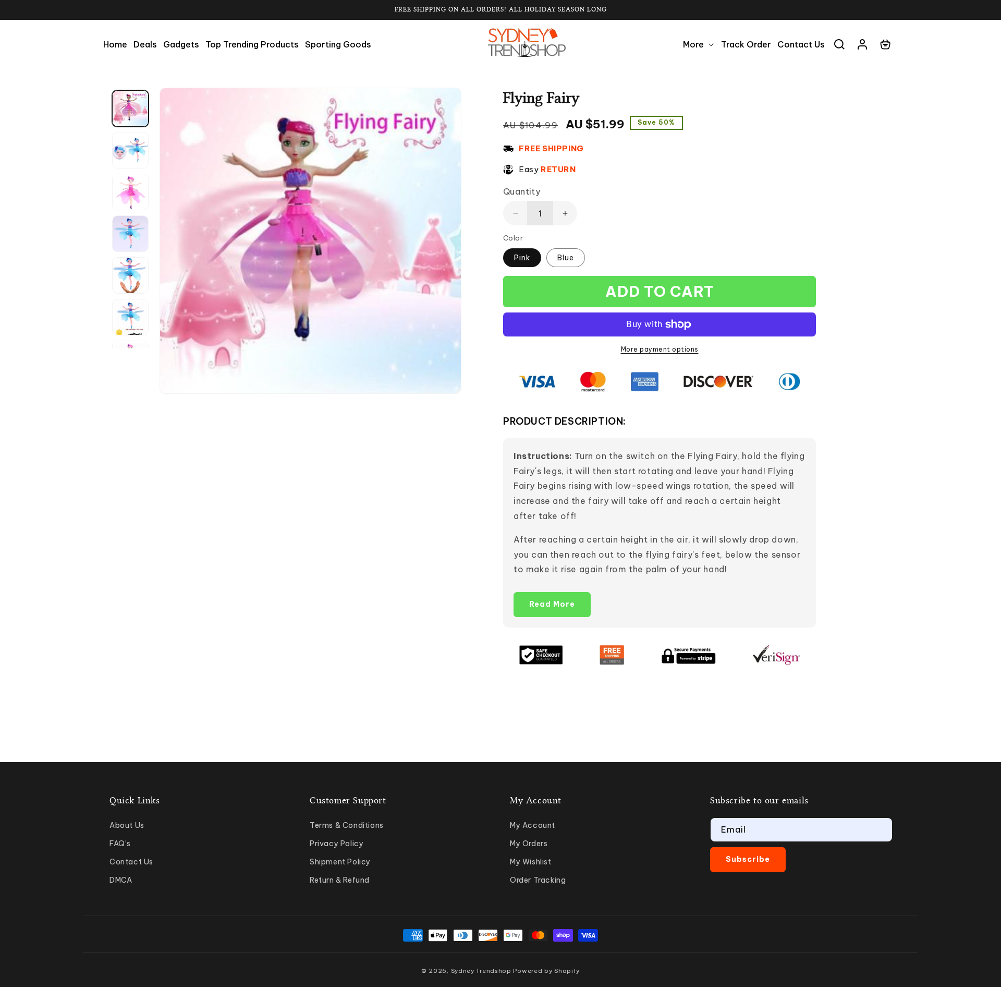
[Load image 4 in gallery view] (130, 233)
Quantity (521, 191)
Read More (552, 604)
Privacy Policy (336, 843)
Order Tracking (538, 880)
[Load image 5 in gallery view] (130, 275)
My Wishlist (531, 861)
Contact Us (131, 861)
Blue (565, 257)
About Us (126, 825)
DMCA (120, 880)
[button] (699, 44)
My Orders (528, 843)
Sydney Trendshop (481, 970)
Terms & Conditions (347, 825)
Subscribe (748, 859)
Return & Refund (340, 880)
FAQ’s (120, 843)
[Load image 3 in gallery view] (130, 192)
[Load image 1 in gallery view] (130, 108)
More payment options (660, 349)
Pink (522, 257)
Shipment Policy (340, 861)
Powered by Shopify (546, 970)
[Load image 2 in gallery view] (130, 150)
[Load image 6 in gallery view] (130, 317)
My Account (532, 825)
